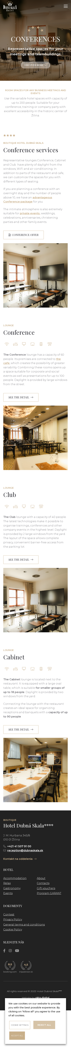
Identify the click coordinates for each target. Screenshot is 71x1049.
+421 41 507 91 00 (19, 846)
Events (8, 893)
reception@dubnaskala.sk (25, 850)
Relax (7, 883)
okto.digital (42, 997)
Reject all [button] (44, 1025)
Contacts (43, 883)
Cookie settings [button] (19, 1025)
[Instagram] (10, 950)
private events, (30, 213)
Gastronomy (11, 888)
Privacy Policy (12, 919)
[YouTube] (17, 950)
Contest (8, 914)
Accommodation (15, 878)
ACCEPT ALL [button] (17, 1035)
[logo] (10, 6)
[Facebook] (4, 950)
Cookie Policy (12, 929)
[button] (66, 6)
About (41, 878)
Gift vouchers (46, 888)
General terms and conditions (24, 924)
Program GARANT (49, 893)
